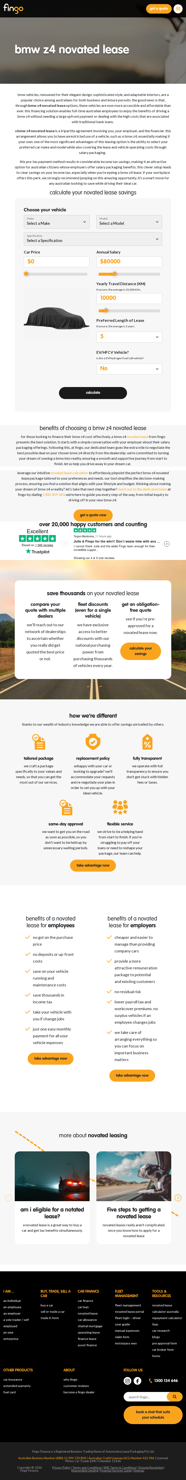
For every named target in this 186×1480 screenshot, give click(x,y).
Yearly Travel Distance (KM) (120, 283)
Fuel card (9, 1392)
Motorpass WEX (126, 1343)
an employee (12, 1307)
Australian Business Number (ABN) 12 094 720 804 (52, 1458)
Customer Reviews (76, 1386)
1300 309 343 (53, 494)
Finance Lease (87, 1339)
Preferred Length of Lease (120, 320)
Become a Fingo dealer (79, 1392)
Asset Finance (87, 1345)
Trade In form (50, 1318)
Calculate (93, 393)
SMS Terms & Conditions (119, 1467)
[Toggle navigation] (178, 8)
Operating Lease (89, 1332)
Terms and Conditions (87, 1467)
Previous (8, 1197)
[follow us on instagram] (127, 1381)
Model (104, 218)
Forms (156, 1356)
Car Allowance (87, 1320)
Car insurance (12, 1379)
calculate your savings (141, 651)
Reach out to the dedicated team (142, 489)
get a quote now (93, 515)
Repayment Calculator (167, 1318)
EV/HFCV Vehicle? (112, 352)
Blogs (156, 1337)
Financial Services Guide (116, 1470)
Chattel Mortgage (90, 1326)
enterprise (10, 1339)
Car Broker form (163, 1349)
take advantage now (93, 866)
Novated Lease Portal (129, 1311)
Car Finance (85, 1301)
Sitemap (138, 1470)
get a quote (159, 9)
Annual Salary (108, 252)
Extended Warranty (17, 1386)
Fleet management (128, 1305)
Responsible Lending (84, 1470)
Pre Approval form (164, 1343)
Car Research (161, 1330)
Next (177, 1197)
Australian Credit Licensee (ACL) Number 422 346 (121, 1458)
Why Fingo (70, 1379)
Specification (34, 235)
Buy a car (47, 1305)
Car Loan (83, 1307)
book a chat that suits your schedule (153, 1415)
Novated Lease (88, 1313)
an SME (8, 1332)
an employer (12, 1313)
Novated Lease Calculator (69, 473)
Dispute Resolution (150, 1467)
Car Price (32, 252)
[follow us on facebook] (137, 1381)
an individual (12, 1301)
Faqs (155, 1324)
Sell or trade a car (53, 1311)
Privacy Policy (61, 1467)
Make (30, 218)
